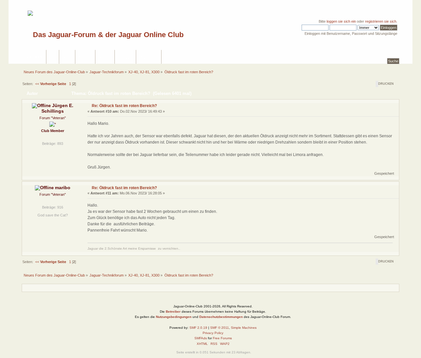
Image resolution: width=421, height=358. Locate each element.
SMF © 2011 (219, 327)
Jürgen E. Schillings (57, 108)
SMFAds (200, 338)
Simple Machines (244, 327)
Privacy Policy (213, 333)
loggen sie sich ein (341, 21)
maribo (62, 187)
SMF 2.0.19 (198, 327)
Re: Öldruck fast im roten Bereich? (124, 105)
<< (50, 84)
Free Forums (222, 338)
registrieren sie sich (380, 21)
